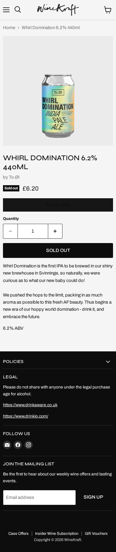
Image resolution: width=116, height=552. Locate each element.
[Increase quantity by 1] (55, 231)
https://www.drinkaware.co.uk (30, 405)
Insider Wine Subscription (56, 534)
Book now (58, 204)
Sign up (93, 496)
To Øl (14, 177)
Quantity (11, 218)
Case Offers (18, 534)
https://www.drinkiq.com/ (25, 416)
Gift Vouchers (96, 534)
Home (9, 27)
